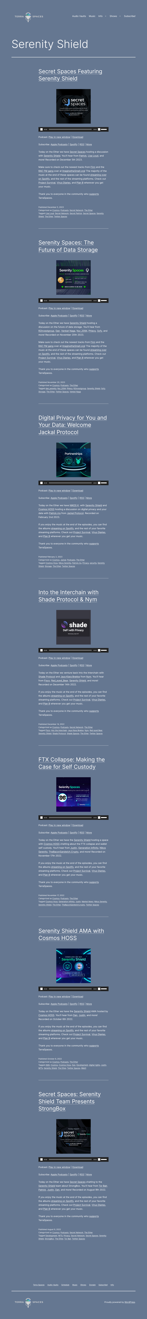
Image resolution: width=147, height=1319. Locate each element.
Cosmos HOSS (46, 509)
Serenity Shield (52, 155)
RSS (82, 144)
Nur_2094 (82, 330)
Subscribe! (130, 16)
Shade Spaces (73, 733)
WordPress (129, 1302)
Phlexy (92, 330)
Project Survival (46, 182)
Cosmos (55, 210)
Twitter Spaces (60, 216)
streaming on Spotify (62, 528)
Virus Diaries (63, 182)
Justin (73, 847)
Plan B (79, 182)
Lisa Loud (93, 155)
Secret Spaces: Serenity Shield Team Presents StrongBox (69, 1101)
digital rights (94, 1065)
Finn (93, 167)
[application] (73, 129)
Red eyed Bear (96, 730)
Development (82, 1065)
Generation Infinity (88, 847)
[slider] (104, 129)
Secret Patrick (76, 213)
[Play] (41, 129)
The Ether (88, 210)
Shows (113, 16)
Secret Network (76, 210)
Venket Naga (68, 330)
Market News (87, 901)
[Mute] (99, 129)
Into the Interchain (59, 730)
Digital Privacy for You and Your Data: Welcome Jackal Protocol (72, 424)
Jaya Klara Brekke (70, 676)
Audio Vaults (79, 16)
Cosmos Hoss (52, 563)
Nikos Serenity (65, 563)
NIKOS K (74, 505)
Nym (88, 676)
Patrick (83, 155)
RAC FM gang (45, 171)
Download (77, 137)
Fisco (47, 680)
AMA (48, 1065)
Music (92, 16)
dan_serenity (51, 388)
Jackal (63, 560)
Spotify (73, 144)
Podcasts (65, 210)
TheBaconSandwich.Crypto (63, 851)
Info (100, 16)
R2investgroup (46, 330)
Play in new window (59, 137)
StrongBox (49, 1239)
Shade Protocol (46, 676)
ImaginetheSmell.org (73, 171)
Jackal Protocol (75, 513)
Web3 (83, 1068)
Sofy (99, 330)
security (93, 563)
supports (94, 194)
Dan (58, 330)
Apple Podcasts (59, 144)
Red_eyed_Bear (59, 680)
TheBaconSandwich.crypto (73, 905)
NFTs (40, 1068)
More (89, 144)
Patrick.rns (55, 513)
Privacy (85, 563)
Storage (41, 392)
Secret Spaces (77, 151)
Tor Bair (103, 1185)
